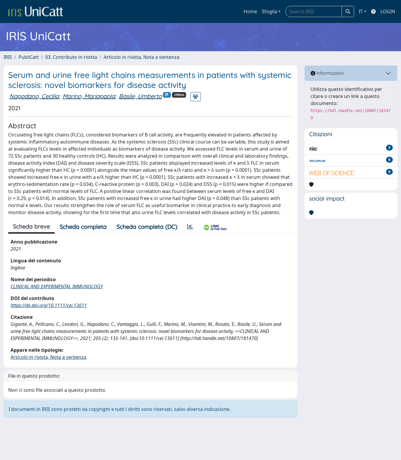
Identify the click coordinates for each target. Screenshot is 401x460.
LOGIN (387, 11)
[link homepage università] (36, 11)
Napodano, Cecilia (34, 96)
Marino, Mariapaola (89, 96)
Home (250, 11)
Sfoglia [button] (269, 11)
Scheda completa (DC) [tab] (147, 226)
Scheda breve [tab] (31, 226)
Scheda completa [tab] (83, 226)
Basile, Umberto (140, 96)
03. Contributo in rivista (71, 57)
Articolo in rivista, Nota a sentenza (141, 57)
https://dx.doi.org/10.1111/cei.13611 (49, 305)
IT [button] (361, 11)
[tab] (190, 227)
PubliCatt (28, 57)
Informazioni (329, 73)
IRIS (8, 57)
